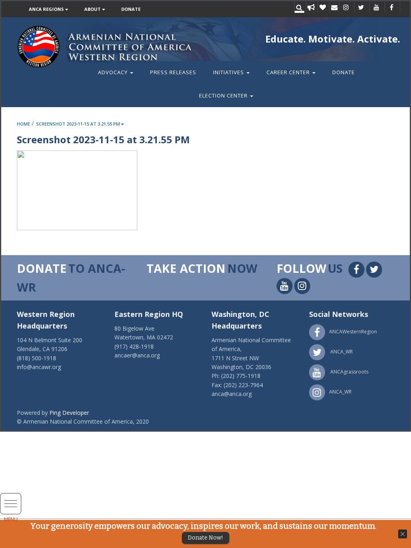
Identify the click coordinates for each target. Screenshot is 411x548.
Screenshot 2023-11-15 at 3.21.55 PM (78, 124)
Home (23, 124)
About (93, 9)
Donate (130, 9)
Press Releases (173, 72)
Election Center (224, 95)
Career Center (289, 72)
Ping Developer (69, 412)
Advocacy (113, 72)
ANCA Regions (47, 9)
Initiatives (229, 72)
